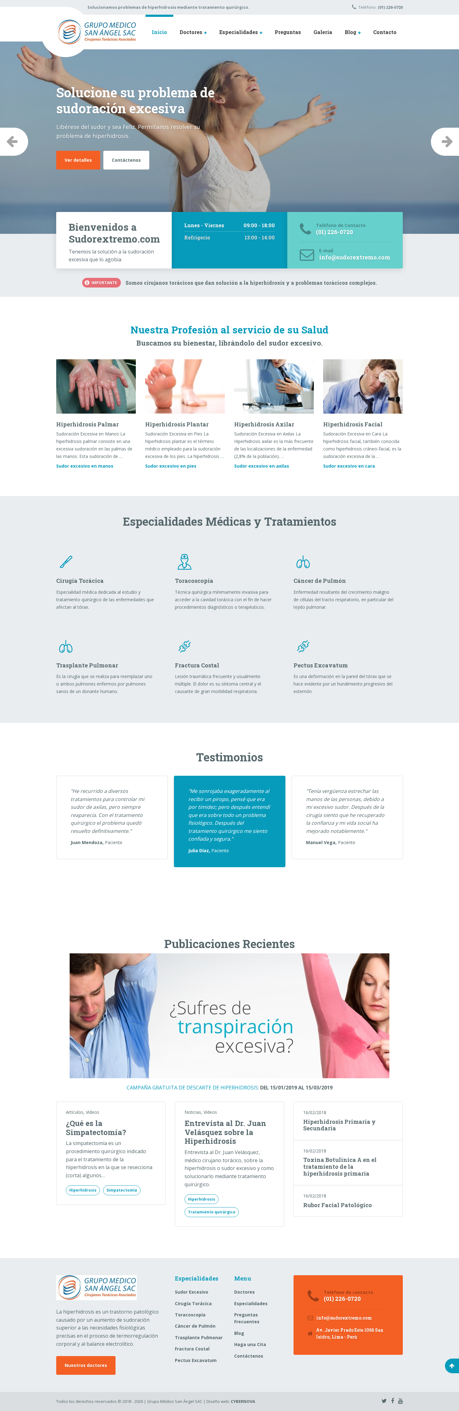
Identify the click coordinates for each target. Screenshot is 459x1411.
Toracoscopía (190, 1315)
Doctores (191, 32)
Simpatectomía (121, 1190)
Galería (322, 32)
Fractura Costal (192, 1349)
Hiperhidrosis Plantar (177, 424)
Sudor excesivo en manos (84, 466)
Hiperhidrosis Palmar (87, 424)
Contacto (385, 32)
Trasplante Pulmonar (199, 1337)
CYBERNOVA (243, 1401)
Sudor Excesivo (191, 1292)
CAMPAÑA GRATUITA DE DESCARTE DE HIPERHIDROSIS (192, 1087)
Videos (92, 1112)
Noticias (193, 1112)
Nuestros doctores (86, 1365)
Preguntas (288, 32)
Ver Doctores (79, 144)
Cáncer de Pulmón (195, 1326)
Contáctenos (128, 144)
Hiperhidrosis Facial (353, 424)
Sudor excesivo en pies (170, 466)
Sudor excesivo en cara (349, 466)
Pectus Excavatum (196, 1360)
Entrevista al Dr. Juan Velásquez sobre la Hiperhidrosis (225, 1132)
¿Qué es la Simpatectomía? (96, 1127)
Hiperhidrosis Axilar (264, 424)
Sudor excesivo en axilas (261, 466)
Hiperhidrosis (82, 1190)
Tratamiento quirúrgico (211, 1212)
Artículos (74, 1112)
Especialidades (238, 32)
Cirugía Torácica (193, 1303)
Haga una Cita (250, 1344)
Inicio (159, 32)
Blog (350, 32)
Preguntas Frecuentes (246, 1318)
